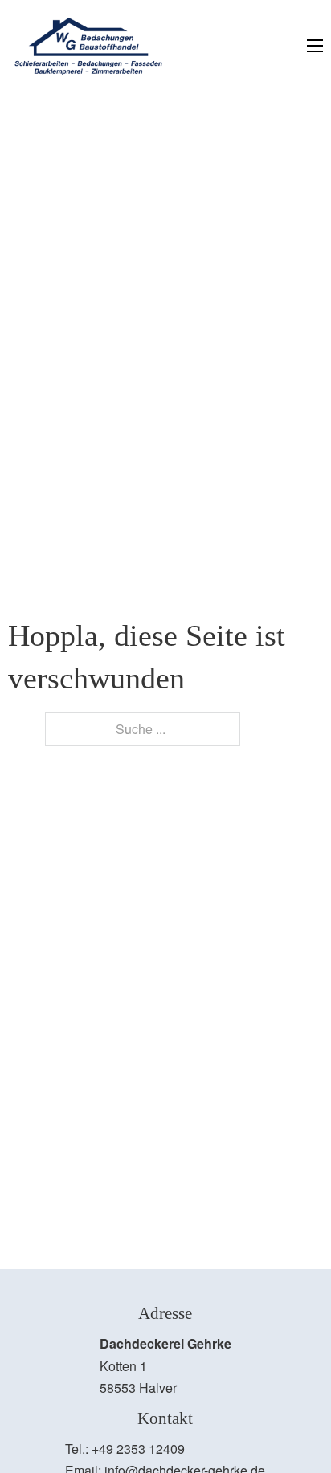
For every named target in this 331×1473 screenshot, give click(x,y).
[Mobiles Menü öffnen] (315, 45)
